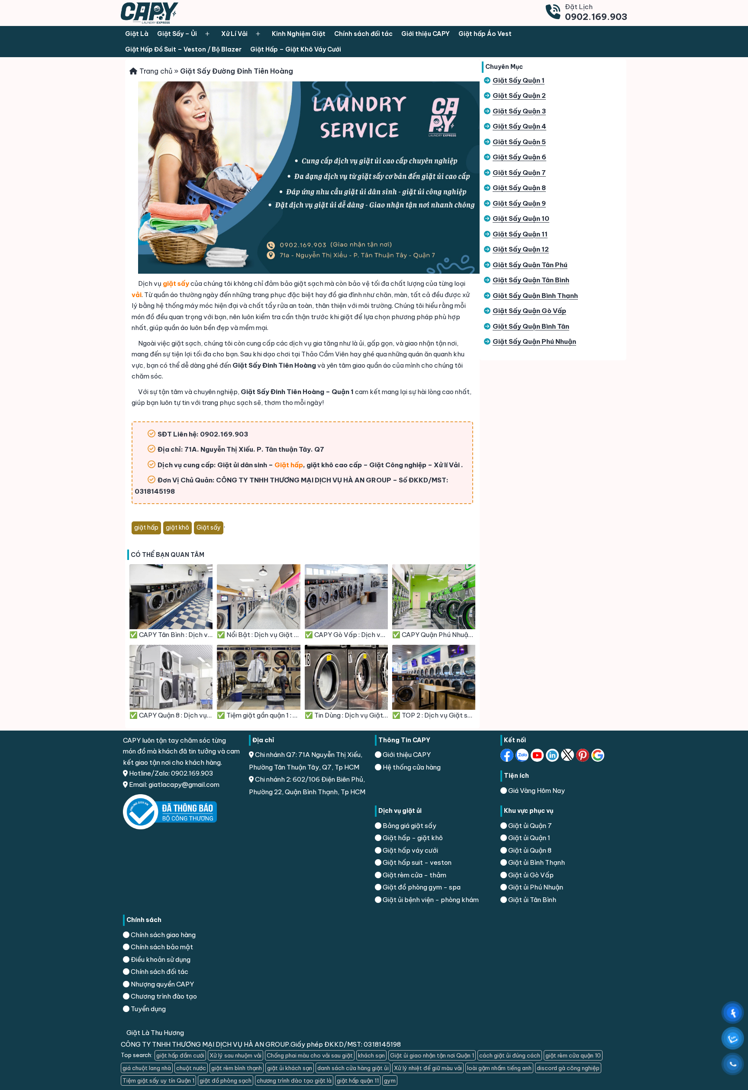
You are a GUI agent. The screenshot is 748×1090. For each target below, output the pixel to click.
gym (390, 1080)
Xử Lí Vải (234, 34)
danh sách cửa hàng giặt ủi (353, 1067)
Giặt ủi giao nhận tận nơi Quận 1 (432, 1055)
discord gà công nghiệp (568, 1067)
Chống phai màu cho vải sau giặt (310, 1055)
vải (137, 295)
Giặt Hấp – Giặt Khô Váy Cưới (295, 49)
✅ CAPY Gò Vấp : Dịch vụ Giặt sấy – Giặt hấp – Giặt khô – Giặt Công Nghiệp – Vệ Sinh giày (346, 635)
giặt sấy (176, 283)
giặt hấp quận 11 (358, 1080)
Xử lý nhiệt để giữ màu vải (428, 1067)
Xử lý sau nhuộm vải (235, 1055)
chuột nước (191, 1067)
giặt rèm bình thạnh (236, 1067)
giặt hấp (146, 527)
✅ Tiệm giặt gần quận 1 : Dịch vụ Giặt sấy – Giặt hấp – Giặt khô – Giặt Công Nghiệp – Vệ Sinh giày (258, 715)
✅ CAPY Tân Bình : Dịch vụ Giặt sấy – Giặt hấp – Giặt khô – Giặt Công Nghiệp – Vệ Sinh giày (171, 635)
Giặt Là (136, 34)
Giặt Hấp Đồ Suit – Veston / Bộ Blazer (183, 49)
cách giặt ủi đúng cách (509, 1055)
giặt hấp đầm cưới (180, 1055)
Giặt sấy (209, 527)
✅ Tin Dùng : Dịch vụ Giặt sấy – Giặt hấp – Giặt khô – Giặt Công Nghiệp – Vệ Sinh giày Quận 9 (346, 715)
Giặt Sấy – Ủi (177, 34)
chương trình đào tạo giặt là (294, 1080)
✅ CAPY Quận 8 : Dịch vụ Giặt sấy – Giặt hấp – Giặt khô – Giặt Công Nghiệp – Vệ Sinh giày (171, 715)
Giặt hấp (288, 465)
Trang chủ (155, 71)
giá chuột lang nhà (147, 1067)
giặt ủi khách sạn (289, 1067)
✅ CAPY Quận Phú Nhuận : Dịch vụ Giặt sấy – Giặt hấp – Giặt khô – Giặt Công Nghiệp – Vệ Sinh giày (433, 635)
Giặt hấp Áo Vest (485, 34)
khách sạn (371, 1055)
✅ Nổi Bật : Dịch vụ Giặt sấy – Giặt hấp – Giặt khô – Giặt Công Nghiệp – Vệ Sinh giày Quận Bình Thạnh (258, 635)
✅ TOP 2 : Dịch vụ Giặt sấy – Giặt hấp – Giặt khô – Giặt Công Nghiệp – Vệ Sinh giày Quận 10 (433, 715)
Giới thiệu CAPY (425, 34)
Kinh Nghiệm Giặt (299, 34)
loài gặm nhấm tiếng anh (499, 1067)
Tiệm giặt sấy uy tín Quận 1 (158, 1080)
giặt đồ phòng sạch (225, 1080)
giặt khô (177, 527)
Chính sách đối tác (363, 34)
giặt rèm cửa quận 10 (573, 1055)
